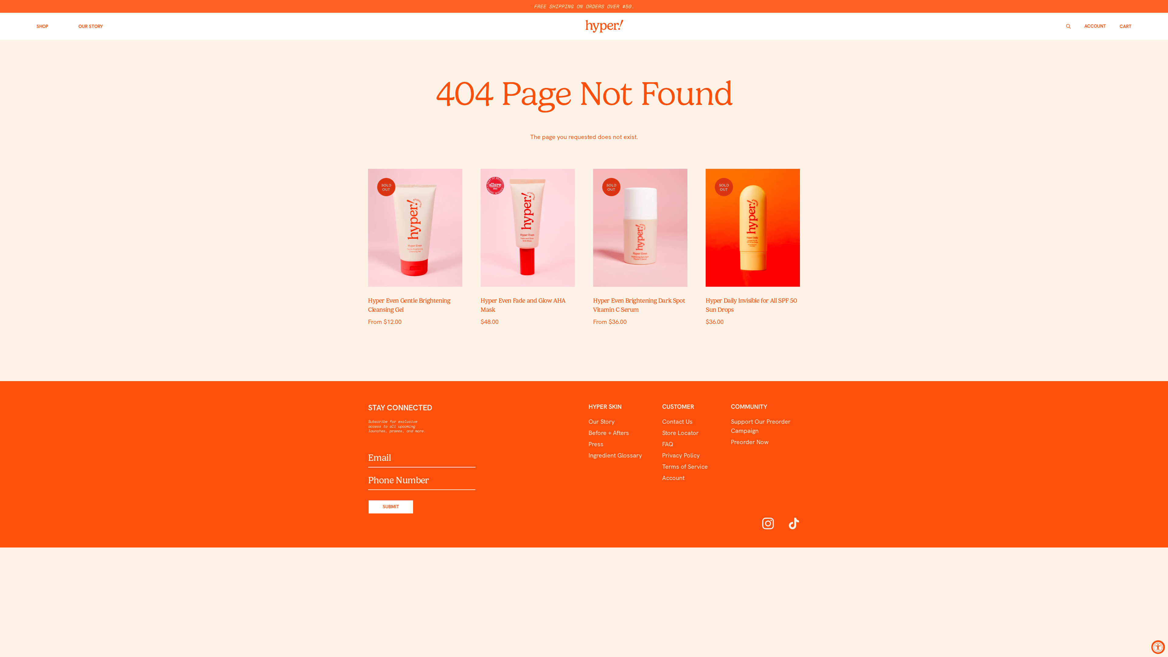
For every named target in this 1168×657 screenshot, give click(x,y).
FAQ (667, 444)
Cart (1126, 26)
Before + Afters (609, 433)
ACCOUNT (1095, 26)
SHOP (42, 26)
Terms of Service (685, 467)
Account (673, 478)
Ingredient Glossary (615, 455)
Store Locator (680, 433)
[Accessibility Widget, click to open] (1158, 647)
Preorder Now (750, 442)
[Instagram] (768, 523)
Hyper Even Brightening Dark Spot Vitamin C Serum (639, 305)
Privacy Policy (681, 455)
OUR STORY (90, 26)
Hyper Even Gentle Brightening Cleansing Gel (409, 305)
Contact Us (677, 422)
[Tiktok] (794, 523)
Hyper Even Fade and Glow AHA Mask (523, 305)
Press (596, 444)
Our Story (602, 422)
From (384, 322)
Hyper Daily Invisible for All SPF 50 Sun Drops (751, 305)
